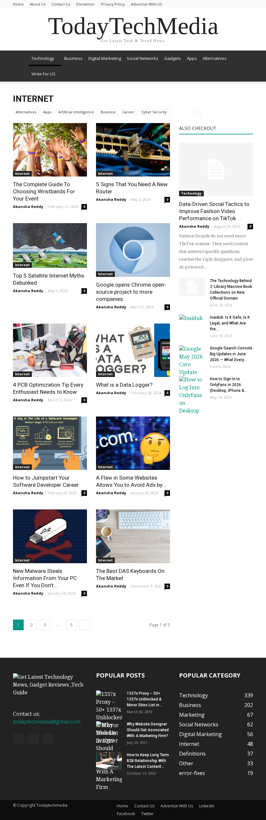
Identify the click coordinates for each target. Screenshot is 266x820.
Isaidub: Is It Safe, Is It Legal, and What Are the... (230, 323)
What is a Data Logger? (124, 385)
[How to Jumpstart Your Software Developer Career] (50, 443)
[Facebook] (18, 739)
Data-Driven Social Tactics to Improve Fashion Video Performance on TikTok (214, 211)
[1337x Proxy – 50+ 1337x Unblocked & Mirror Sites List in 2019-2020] (109, 717)
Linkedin (206, 806)
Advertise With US (146, 4)
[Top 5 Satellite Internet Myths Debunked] (50, 245)
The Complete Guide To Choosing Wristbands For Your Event (44, 191)
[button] (245, 66)
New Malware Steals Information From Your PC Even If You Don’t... (45, 578)
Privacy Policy (113, 4)
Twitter (147, 813)
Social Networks (142, 58)
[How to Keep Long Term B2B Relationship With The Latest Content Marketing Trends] (109, 761)
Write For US (43, 74)
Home (18, 4)
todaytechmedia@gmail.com (46, 721)
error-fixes (192, 773)
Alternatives (214, 58)
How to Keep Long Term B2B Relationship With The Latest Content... (148, 761)
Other (186, 763)
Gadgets (172, 58)
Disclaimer (85, 4)
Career (128, 111)
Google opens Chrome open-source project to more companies (131, 291)
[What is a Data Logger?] (133, 350)
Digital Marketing (104, 58)
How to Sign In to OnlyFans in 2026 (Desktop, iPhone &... (228, 385)
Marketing (192, 714)
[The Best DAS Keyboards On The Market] (133, 536)
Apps (192, 58)
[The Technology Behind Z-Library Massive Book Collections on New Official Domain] (192, 287)
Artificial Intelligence (76, 111)
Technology (42, 58)
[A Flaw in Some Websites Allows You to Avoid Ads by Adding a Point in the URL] (133, 443)
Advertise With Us (177, 806)
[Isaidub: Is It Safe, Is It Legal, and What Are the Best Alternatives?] (192, 323)
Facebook (126, 813)
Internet (22, 173)
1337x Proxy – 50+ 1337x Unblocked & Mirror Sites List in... (144, 699)
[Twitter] (48, 739)
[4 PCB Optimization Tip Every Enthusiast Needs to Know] (50, 350)
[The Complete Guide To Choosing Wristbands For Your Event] (50, 150)
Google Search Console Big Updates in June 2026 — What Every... (231, 354)
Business (73, 58)
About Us (37, 4)
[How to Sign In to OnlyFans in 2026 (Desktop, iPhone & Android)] (192, 395)
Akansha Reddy (28, 206)
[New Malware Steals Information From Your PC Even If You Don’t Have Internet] (50, 536)
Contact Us (61, 4)
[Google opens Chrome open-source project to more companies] (133, 250)
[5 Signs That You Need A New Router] (133, 150)
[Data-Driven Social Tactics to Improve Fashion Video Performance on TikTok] (216, 169)
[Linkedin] (33, 739)
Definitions (192, 753)
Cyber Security (154, 111)
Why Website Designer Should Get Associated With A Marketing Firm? (148, 730)
